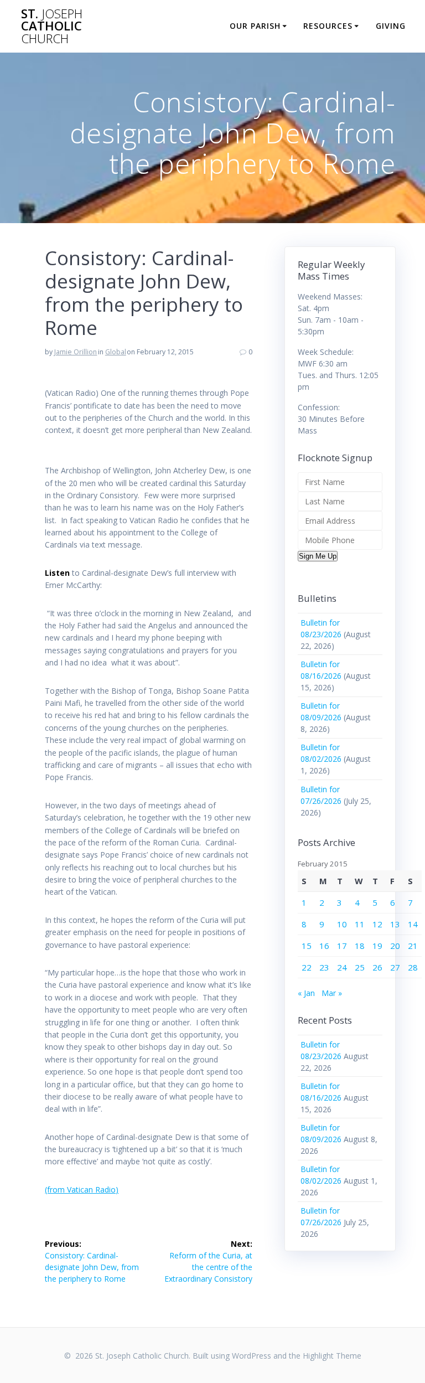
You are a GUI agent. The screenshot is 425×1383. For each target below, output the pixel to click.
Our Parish (255, 25)
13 (395, 924)
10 (342, 924)
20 (395, 945)
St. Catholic (51, 26)
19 (377, 945)
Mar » (332, 993)
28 (413, 967)
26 (377, 967)
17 (342, 945)
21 (413, 945)
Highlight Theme (332, 1355)
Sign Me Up (317, 556)
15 (307, 945)
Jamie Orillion (75, 352)
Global (115, 352)
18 (360, 945)
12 (377, 924)
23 (324, 967)
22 (307, 967)
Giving (391, 25)
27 (395, 967)
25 (360, 967)
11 (360, 924)
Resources (328, 25)
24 (342, 967)
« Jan (306, 993)
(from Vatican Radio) (81, 1189)
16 (324, 945)
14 (413, 924)
